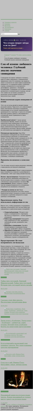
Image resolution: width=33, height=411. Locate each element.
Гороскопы (7, 29)
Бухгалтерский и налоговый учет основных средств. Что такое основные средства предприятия (16, 345)
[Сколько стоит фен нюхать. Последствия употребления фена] (16, 293)
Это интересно (9, 27)
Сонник (6, 30)
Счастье (3, 359)
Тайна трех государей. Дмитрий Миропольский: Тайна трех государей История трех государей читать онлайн (16, 283)
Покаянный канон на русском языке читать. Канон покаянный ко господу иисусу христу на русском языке (16, 397)
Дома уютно (4, 391)
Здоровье (7, 24)
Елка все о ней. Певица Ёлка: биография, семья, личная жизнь (14, 364)
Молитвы (7, 25)
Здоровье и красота (10, 22)
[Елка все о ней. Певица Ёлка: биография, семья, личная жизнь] (16, 356)
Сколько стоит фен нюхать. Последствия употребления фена (14, 301)
